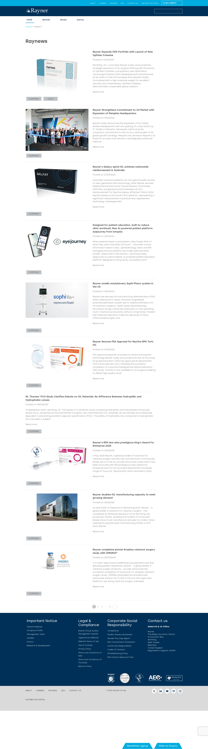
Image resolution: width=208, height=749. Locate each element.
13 (110, 606)
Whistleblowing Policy (117, 653)
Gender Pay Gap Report (118, 638)
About (93, 3)
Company (34, 99)
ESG (122, 3)
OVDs (50, 99)
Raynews (113, 3)
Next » (114, 607)
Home (29, 20)
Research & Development (38, 646)
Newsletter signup (137, 745)
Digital (80, 20)
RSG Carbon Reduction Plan (120, 657)
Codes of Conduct (116, 649)
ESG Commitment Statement (121, 642)
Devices (46, 20)
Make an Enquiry (168, 745)
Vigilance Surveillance (88, 638)
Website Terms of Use (88, 641)
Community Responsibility (119, 646)
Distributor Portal (149, 3)
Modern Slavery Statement (120, 634)
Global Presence (34, 627)
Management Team (36, 634)
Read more (98, 92)
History (30, 642)
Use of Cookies (85, 645)
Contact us (132, 3)
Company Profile (34, 630)
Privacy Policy (84, 649)
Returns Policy (85, 666)
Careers (102, 3)
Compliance (113, 631)
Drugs (63, 20)
